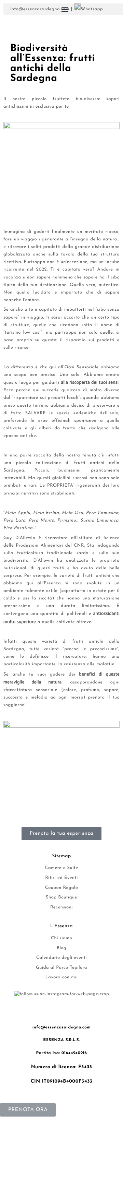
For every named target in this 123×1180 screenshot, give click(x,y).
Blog (61, 948)
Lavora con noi (61, 977)
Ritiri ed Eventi (61, 878)
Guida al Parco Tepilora (61, 968)
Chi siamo (61, 938)
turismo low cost (23, 333)
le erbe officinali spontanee (63, 421)
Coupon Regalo (61, 888)
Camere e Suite (61, 868)
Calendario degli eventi (61, 958)
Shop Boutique (61, 897)
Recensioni (61, 907)
